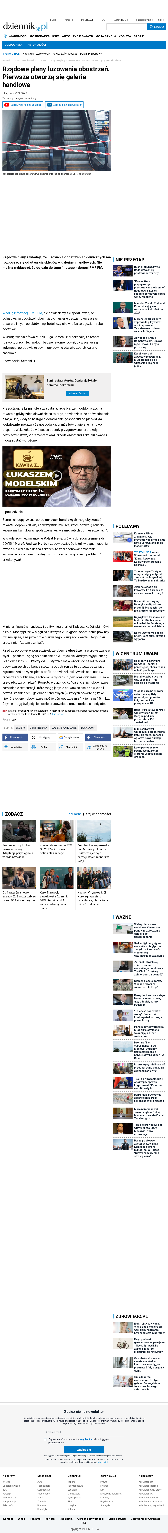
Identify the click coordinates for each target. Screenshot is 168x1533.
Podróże (41, 1505)
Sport (40, 1497)
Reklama (35, 1518)
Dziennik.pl (44, 1475)
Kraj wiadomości (98, 814)
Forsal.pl (7, 1493)
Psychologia (106, 1501)
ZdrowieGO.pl (121, 20)
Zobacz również (78, 393)
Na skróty (9, 1475)
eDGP (5, 1489)
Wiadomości (43, 1493)
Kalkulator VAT (146, 1493)
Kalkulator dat (146, 1482)
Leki (102, 1489)
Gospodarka (13, 44)
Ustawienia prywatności (145, 1518)
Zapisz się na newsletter (67, 104)
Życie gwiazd (74, 1497)
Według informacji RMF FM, (22, 313)
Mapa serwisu (117, 1518)
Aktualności (37, 44)
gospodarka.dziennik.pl (25, 60)
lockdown (88, 727)
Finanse (104, 1485)
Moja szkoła (74, 1493)
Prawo (103, 1482)
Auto (39, 1482)
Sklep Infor (8, 1505)
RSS (84, 1522)
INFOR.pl (52, 20)
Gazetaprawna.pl (11, 1485)
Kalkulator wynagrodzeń (151, 1505)
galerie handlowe (64, 727)
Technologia (43, 1485)
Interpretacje (9, 1501)
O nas (21, 1518)
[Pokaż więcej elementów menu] (163, 36)
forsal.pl (69, 20)
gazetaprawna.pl (144, 20)
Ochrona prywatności (90, 1518)
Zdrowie (41, 1501)
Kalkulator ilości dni (148, 1485)
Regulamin (66, 1518)
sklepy (20, 727)
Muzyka (72, 1505)
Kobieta (71, 1482)
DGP (104, 20)
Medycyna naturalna (111, 1493)
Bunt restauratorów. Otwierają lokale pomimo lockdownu (72, 383)
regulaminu (86, 1439)
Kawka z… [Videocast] (64, 53)
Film (70, 1501)
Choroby (104, 1497)
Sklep (161, 20)
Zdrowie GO (43, 53)
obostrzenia (38, 727)
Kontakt (8, 1518)
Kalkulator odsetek (148, 1497)
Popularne (74, 814)
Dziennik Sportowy (91, 53)
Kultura (71, 1509)
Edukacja (72, 1489)
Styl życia (105, 1505)
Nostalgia (28, 53)
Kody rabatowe (75, 1485)
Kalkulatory (146, 1475)
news (43, 60)
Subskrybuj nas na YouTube (26, 104)
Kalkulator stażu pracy (150, 1489)
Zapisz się (84, 1449)
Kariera (50, 1518)
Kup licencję (58, 714)
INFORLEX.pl (87, 20)
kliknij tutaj (103, 1462)
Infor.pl (6, 1482)
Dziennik (6, 60)
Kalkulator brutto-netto (150, 1501)
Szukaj (159, 26)
